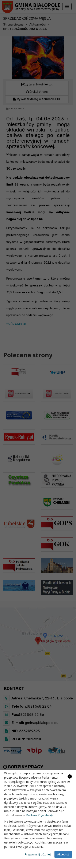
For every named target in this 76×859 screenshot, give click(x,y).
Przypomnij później (37, 854)
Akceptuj (63, 854)
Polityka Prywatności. (40, 815)
